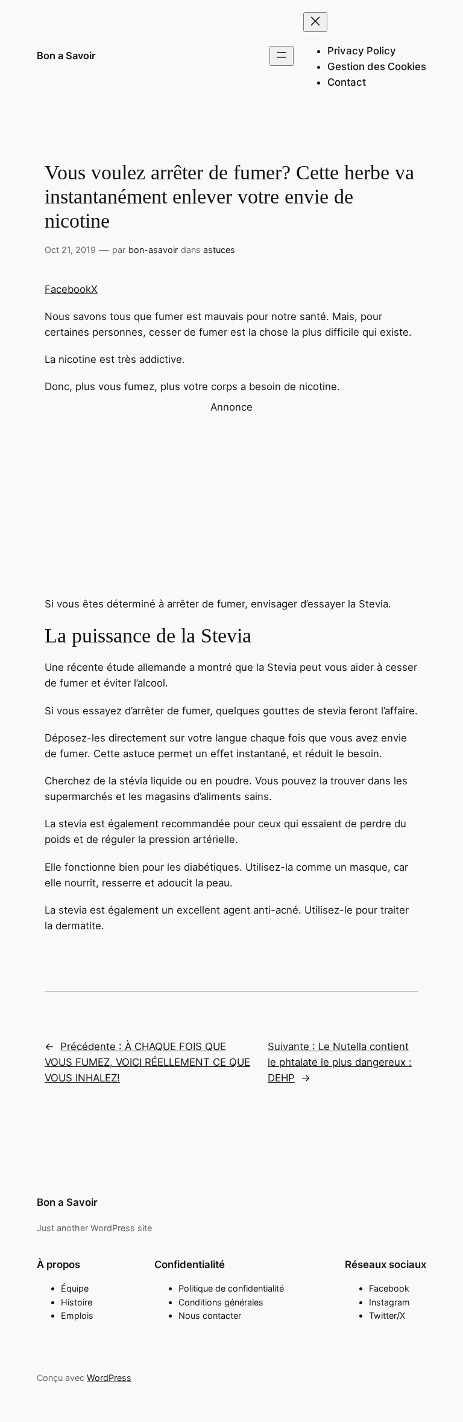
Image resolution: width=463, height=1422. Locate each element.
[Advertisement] (231, 499)
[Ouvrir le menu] (281, 56)
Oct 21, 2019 (70, 250)
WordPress (109, 1377)
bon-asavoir (153, 250)
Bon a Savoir (66, 56)
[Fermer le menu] (315, 22)
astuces (219, 250)
